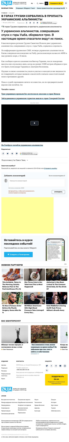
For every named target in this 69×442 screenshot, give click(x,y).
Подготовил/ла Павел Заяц (13, 160)
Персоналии (22, 413)
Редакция (4, 368)
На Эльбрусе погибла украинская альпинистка (22, 145)
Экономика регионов (7, 413)
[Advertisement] (27, 215)
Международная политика (9, 402)
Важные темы (7, 8)
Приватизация (5, 411)
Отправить (58, 192)
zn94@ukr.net (39, 372)
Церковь (37, 408)
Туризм (53, 408)
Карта (3, 378)
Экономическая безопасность (23, 409)
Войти (41, 3)
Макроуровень (5, 405)
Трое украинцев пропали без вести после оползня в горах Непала (30, 94)
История (53, 402)
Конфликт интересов (24, 405)
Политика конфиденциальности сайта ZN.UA (14, 434)
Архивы (3, 365)
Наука (36, 399)
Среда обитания (39, 405)
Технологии (38, 402)
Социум (53, 399)
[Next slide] (66, 8)
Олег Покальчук (8, 349)
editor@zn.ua (20, 377)
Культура (37, 411)
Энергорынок (5, 408)
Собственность (55, 411)
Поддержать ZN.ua (56, 3)
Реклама (4, 371)
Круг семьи (54, 405)
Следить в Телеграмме (19, 255)
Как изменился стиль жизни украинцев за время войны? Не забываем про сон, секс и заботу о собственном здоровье (44, 349)
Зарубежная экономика (25, 402)
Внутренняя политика (8, 399)
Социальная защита (24, 399)
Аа (46, 3)
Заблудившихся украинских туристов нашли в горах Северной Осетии (33, 98)
